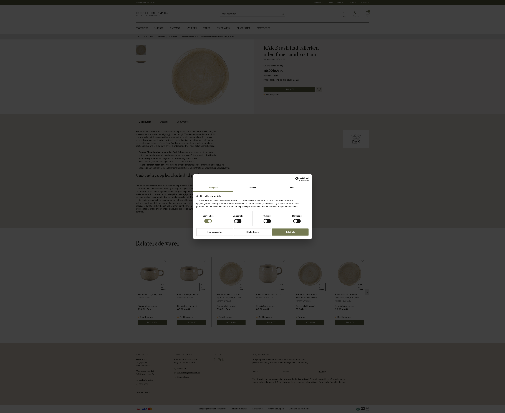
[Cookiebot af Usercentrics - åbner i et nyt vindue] (297, 179)
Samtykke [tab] (213, 187)
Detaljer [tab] (252, 187)
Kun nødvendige (214, 232)
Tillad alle (290, 232)
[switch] (237, 221)
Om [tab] (292, 187)
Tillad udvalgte (252, 232)
